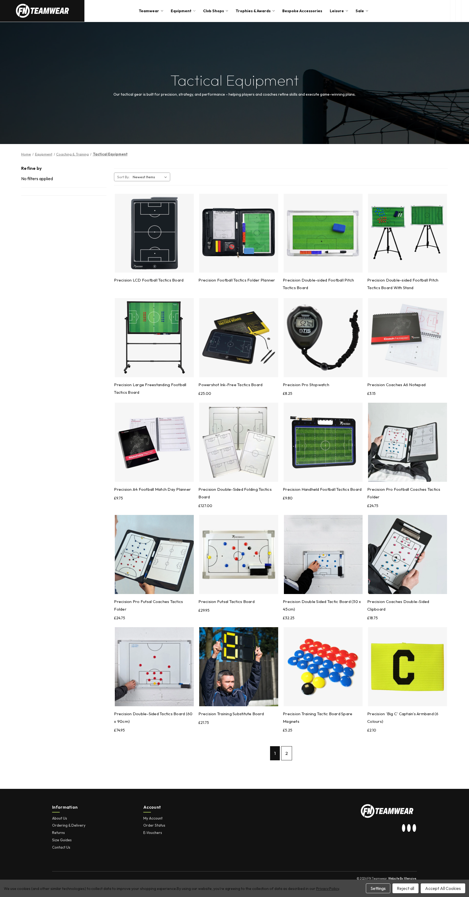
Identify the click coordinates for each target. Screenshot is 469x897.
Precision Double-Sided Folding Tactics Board (235, 493)
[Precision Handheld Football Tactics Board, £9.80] (323, 442)
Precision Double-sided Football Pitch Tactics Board (318, 283)
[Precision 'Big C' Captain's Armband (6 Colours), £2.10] (407, 666)
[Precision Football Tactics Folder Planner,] (238, 233)
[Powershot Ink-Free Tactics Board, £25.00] (238, 337)
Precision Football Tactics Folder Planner (236, 280)
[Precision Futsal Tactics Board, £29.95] (238, 554)
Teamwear (149, 10)
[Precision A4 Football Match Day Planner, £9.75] (154, 442)
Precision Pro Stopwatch (306, 384)
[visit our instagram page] (403, 828)
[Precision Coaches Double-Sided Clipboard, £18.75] (407, 554)
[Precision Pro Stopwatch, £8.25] (323, 337)
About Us (59, 818)
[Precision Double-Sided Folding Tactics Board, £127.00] (238, 442)
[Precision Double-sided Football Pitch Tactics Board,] (323, 233)
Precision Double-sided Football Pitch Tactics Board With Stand (402, 283)
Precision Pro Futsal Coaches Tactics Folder (148, 605)
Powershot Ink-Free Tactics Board (230, 384)
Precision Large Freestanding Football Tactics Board (150, 388)
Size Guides (62, 840)
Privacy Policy (327, 888)
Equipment (181, 10)
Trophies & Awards (253, 10)
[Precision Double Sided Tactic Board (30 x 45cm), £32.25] (323, 554)
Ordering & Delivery (68, 825)
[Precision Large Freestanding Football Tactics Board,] (154, 337)
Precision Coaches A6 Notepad (396, 384)
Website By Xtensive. (402, 878)
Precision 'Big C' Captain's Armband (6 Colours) (403, 717)
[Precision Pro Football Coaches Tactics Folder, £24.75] (407, 442)
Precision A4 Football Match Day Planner (152, 489)
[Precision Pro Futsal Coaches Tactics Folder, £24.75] (154, 554)
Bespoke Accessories (302, 10)
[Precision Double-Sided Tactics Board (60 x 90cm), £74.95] (154, 666)
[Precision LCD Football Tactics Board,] (154, 233)
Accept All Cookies (443, 888)
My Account (153, 818)
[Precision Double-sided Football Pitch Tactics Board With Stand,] (407, 233)
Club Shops (213, 10)
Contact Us (61, 847)
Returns (58, 832)
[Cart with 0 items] (465, 11)
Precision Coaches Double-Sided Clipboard (398, 605)
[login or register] (458, 11)
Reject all (405, 888)
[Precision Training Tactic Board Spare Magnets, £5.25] (323, 666)
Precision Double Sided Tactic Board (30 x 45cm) (322, 605)
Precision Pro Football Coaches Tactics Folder (404, 493)
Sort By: (123, 177)
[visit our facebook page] (414, 828)
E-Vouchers (152, 832)
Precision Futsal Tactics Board (226, 601)
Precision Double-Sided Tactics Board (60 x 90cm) (153, 717)
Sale (360, 10)
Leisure (337, 10)
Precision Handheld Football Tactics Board (322, 489)
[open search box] (453, 11)
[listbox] (151, 177)
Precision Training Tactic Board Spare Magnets (317, 717)
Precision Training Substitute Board (231, 713)
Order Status (154, 825)
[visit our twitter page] (409, 828)
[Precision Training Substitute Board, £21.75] (238, 666)
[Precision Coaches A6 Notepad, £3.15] (407, 337)
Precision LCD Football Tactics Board (148, 280)
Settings (378, 888)
